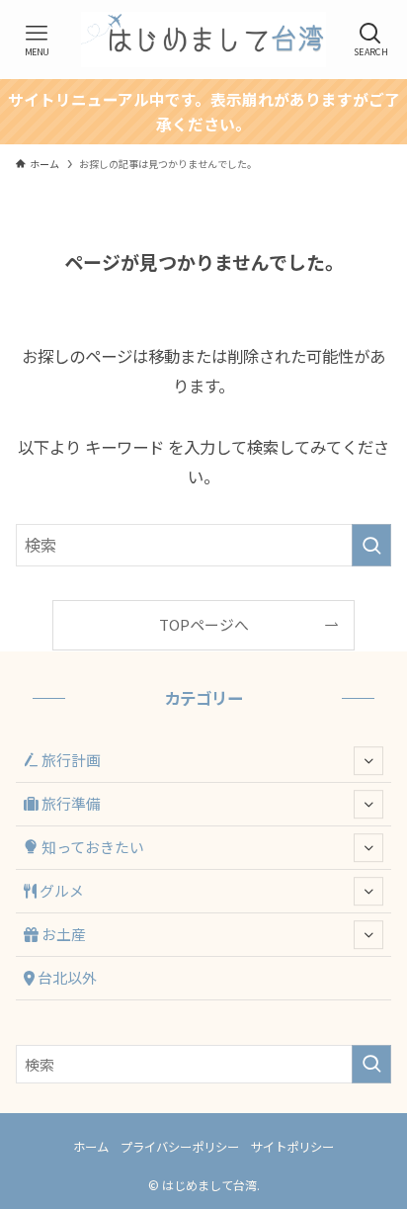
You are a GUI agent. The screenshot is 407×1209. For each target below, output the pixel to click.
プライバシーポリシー (180, 1147)
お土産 (62, 933)
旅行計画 (70, 759)
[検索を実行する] (371, 545)
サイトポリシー (292, 1147)
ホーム (91, 1147)
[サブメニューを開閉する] (368, 761)
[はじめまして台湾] (203, 39)
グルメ (60, 890)
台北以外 (66, 977)
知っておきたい (91, 846)
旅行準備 (70, 803)
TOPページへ (204, 624)
